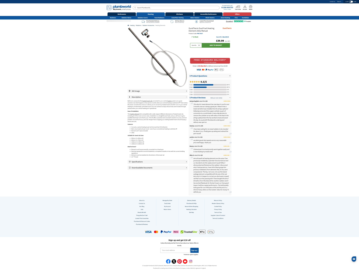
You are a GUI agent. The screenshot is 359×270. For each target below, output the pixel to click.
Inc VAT (347, 1)
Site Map (191, 212)
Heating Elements (160, 25)
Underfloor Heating (177, 18)
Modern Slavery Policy (218, 203)
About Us (141, 200)
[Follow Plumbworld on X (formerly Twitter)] (173, 261)
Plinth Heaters (210, 18)
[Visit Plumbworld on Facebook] (168, 261)
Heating (132, 25)
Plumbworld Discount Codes (142, 221)
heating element (134, 114)
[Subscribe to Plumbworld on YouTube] (185, 261)
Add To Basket (216, 45)
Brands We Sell (142, 212)
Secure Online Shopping (191, 206)
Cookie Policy (218, 206)
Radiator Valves (126, 18)
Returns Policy (218, 200)
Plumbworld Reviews (142, 224)
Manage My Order (167, 200)
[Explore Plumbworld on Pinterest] (179, 261)
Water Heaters (194, 18)
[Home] (128, 25)
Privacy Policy (218, 209)
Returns (339, 1)
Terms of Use (218, 212)
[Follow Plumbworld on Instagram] (190, 261)
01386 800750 (227, 7)
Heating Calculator (191, 209)
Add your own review (216, 98)
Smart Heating (225, 18)
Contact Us (332, 1)
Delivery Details (191, 200)
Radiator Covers (143, 18)
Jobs (142, 209)
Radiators (113, 18)
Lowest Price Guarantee (141, 218)
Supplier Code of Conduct (218, 215)
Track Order (167, 203)
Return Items (167, 209)
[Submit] (135, 7)
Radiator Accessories (148, 25)
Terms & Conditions (218, 218)
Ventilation (245, 18)
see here (214, 62)
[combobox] (176, 8)
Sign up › (194, 250)
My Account (167, 206)
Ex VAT (355, 1)
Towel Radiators (159, 18)
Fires (236, 18)
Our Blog (141, 206)
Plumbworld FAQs (192, 203)
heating (169, 101)
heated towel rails (147, 101)
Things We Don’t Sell (142, 215)
